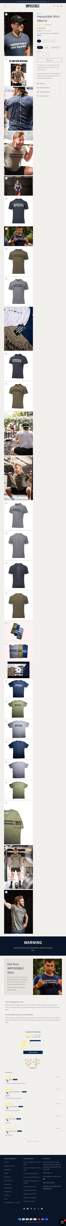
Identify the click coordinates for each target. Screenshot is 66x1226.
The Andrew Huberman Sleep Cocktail (31, 1182)
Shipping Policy (8, 1188)
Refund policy (7, 1184)
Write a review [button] (33, 1052)
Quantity (39, 51)
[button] (5, 6)
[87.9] (36, 1062)
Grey (46, 47)
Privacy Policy (7, 1191)
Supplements (7, 1169)
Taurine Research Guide (30, 1186)
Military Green (56, 47)
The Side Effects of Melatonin (31, 1173)
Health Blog (7, 1177)
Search (6, 1199)
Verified (32, 1068)
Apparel (6, 1173)
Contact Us (7, 1195)
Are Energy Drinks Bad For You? (32, 1177)
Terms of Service (8, 1180)
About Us (6, 1162)
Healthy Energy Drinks (29, 1201)
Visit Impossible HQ (48, 1182)
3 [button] (33, 1141)
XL (53, 41)
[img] (9, 1077)
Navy (40, 47)
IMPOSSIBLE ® (30, 1222)
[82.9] (28, 1062)
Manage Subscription (9, 1166)
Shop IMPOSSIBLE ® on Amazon (12, 1202)
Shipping (39, 30)
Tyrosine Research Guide (30, 1190)
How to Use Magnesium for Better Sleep (32, 1163)
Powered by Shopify (37, 1222)
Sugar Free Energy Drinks (30, 1197)
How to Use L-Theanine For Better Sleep (32, 1169)
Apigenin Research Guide (30, 1194)
